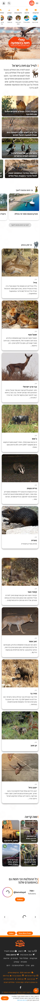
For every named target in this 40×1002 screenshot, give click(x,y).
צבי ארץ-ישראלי (30, 386)
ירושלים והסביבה (18, 965)
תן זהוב (34, 745)
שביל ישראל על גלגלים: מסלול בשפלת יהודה (12, 862)
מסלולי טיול (23, 958)
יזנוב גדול (33, 787)
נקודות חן (14, 958)
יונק (36, 279)
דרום (8, 965)
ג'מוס (34, 438)
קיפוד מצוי (32, 592)
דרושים (21, 951)
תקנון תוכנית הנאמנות (9, 992)
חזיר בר (33, 693)
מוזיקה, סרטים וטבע (11, 840)
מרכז (28, 965)
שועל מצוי (32, 334)
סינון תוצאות (29, 239)
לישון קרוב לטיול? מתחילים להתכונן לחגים (30, 862)
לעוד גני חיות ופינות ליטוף (20, 225)
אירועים (6, 958)
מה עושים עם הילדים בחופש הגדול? (31, 838)
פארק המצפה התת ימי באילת (26, 214)
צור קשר (31, 951)
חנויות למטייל (9, 951)
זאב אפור (33, 641)
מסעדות (24, 961)
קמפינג (16, 961)
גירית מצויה (32, 488)
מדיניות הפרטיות (22, 1000)
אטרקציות (33, 958)
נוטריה (34, 540)
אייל (35, 282)
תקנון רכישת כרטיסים (24, 992)
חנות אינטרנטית (26, 954)
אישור (4, 998)
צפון (32, 965)
